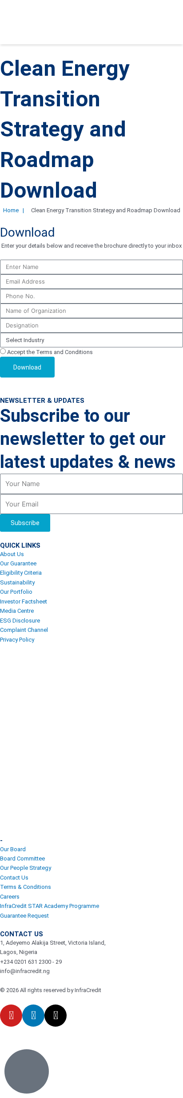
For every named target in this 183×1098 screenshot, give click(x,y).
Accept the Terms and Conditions (50, 352)
